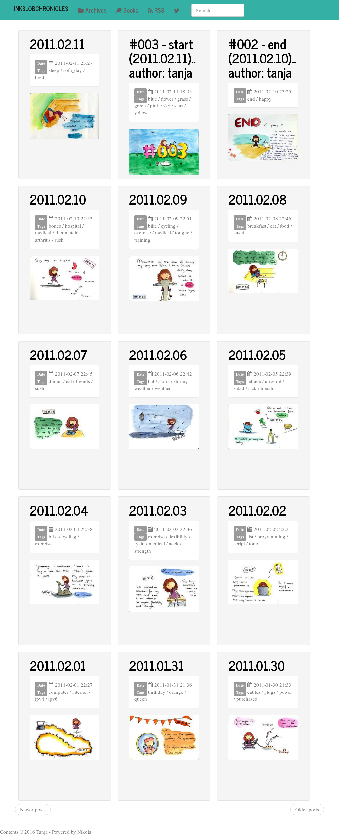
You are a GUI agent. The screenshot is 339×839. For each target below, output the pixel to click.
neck (174, 543)
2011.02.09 (158, 199)
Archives (95, 10)
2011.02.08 (257, 199)
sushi (239, 232)
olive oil (273, 381)
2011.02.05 (257, 354)
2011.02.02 (257, 510)
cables (253, 692)
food (284, 225)
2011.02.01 (58, 665)
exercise (142, 232)
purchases (246, 698)
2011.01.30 (256, 665)
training (142, 239)
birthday (156, 692)
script (239, 543)
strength (142, 550)
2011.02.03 (158, 510)
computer (58, 692)
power (285, 692)
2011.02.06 (158, 354)
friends (83, 381)
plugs (269, 692)
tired (39, 77)
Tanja (42, 831)
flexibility (178, 536)
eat (273, 225)
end (251, 98)
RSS (159, 10)
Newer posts (33, 809)
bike (152, 225)
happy (265, 98)
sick (252, 388)
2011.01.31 (156, 665)
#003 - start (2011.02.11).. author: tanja (162, 58)
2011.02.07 (58, 354)
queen (140, 698)
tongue (182, 232)
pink (154, 105)
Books (130, 10)
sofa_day (72, 70)
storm (164, 381)
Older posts (307, 809)
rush (59, 239)
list (250, 536)
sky (166, 105)
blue (152, 98)
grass (182, 98)
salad (239, 388)
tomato (268, 388)
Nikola (84, 831)
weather (163, 388)
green (140, 105)
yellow (141, 112)
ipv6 (53, 698)
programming (271, 536)
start (178, 105)
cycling (168, 225)
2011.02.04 (59, 510)
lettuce (254, 381)
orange (176, 692)
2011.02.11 (57, 43)
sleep (54, 70)
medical (43, 232)
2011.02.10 (58, 199)
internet (80, 692)
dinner (55, 381)
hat (151, 381)
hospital (73, 225)
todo (253, 543)
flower (167, 98)
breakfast (256, 225)
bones (55, 225)
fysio (139, 543)
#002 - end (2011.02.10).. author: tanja (262, 58)
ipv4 (39, 698)
